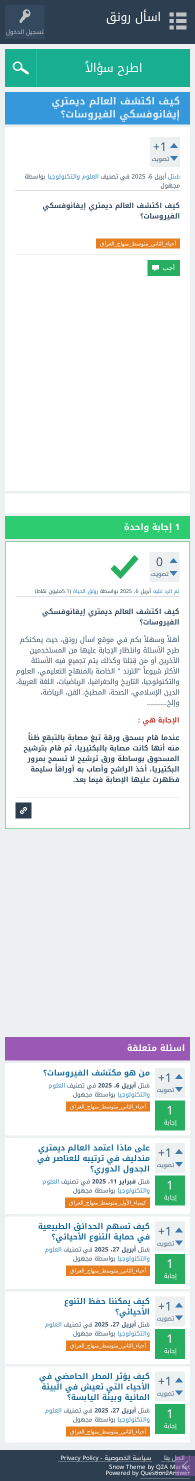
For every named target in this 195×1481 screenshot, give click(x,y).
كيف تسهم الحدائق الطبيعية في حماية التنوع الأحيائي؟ (94, 1231)
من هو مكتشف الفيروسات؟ (96, 1073)
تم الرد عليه (166, 591)
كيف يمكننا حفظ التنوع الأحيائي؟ (107, 1307)
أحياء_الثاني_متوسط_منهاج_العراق (138, 243)
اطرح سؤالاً (113, 68)
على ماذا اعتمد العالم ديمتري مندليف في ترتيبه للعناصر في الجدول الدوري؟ (93, 1158)
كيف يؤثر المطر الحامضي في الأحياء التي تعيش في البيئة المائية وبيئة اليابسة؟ (94, 1387)
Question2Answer (165, 1473)
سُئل (174, 176)
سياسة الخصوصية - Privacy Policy (106, 1458)
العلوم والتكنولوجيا (73, 176)
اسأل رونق (133, 17)
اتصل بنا (174, 1458)
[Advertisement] (97, 383)
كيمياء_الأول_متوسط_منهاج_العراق (107, 1203)
